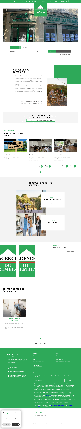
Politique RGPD (64, 423)
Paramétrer (6, 424)
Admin (50, 423)
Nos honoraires (54, 423)
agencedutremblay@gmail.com (17, 371)
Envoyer (69, 380)
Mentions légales (45, 423)
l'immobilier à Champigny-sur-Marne (30, 80)
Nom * (35, 353)
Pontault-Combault (27, 88)
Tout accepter (16, 424)
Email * (35, 359)
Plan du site (39, 423)
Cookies (69, 423)
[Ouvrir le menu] (77, 6)
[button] (40, 172)
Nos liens (59, 423)
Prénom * (59, 353)
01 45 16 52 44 (13, 368)
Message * (36, 365)
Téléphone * (60, 359)
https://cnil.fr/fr (48, 395)
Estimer (25, 47)
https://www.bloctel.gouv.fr (41, 401)
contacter (40, 91)
